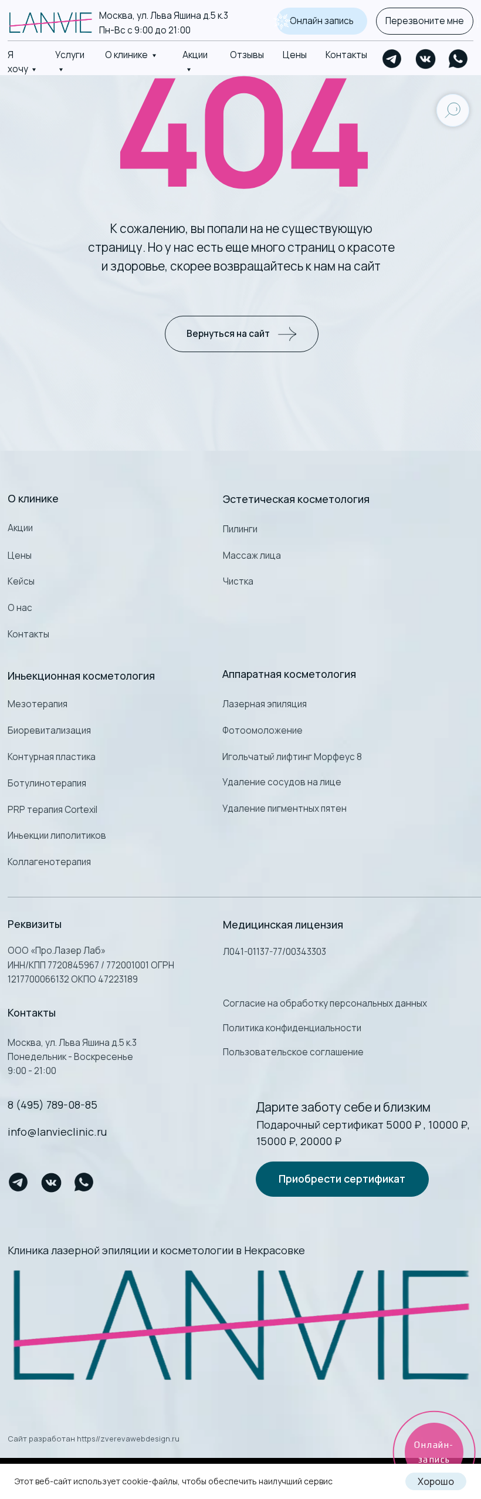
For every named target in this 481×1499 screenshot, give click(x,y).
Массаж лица (252, 555)
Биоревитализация (49, 730)
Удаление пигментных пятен (284, 808)
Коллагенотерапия (49, 862)
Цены (295, 55)
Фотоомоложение (262, 730)
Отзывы (247, 55)
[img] (240, 1325)
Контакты (346, 55)
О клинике (126, 55)
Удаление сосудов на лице (281, 782)
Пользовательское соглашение (293, 1052)
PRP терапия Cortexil (52, 809)
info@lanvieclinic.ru (57, 1132)
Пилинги (240, 529)
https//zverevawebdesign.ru (128, 1438)
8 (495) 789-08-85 (52, 1105)
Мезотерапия (37, 704)
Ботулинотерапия (47, 783)
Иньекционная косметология (81, 676)
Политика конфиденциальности (292, 1028)
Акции (20, 528)
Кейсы (21, 581)
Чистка (238, 581)
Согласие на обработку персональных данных (325, 1003)
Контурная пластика (52, 757)
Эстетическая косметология (296, 499)
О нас (20, 608)
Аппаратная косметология (289, 674)
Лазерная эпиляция (264, 704)
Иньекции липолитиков (57, 835)
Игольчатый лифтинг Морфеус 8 (292, 757)
